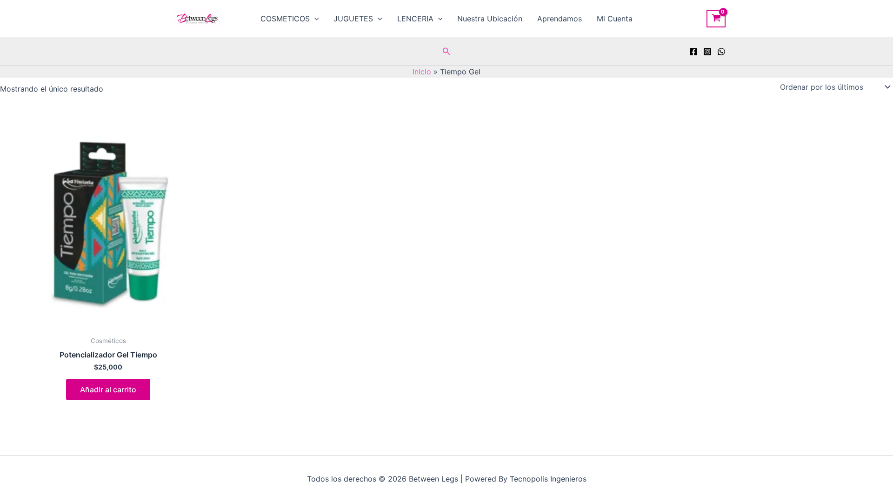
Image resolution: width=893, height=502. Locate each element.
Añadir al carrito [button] (108, 389)
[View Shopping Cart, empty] (716, 18)
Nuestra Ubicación (489, 18)
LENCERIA (415, 18)
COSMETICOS (285, 18)
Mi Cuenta (615, 18)
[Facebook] (693, 51)
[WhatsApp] (721, 51)
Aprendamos (559, 18)
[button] (314, 18)
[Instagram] (707, 51)
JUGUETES (353, 18)
